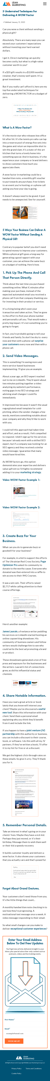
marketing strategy (30, 472)
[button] (45, 4)
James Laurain (10, 631)
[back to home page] (14, 3)
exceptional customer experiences (28, 928)
